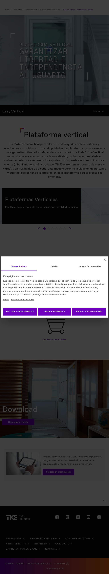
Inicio (6, 299)
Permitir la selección (54, 311)
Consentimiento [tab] (19, 266)
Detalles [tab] (55, 266)
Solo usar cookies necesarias (20, 311)
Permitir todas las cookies (89, 311)
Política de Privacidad (22, 299)
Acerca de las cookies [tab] (90, 266)
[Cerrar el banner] (105, 260)
